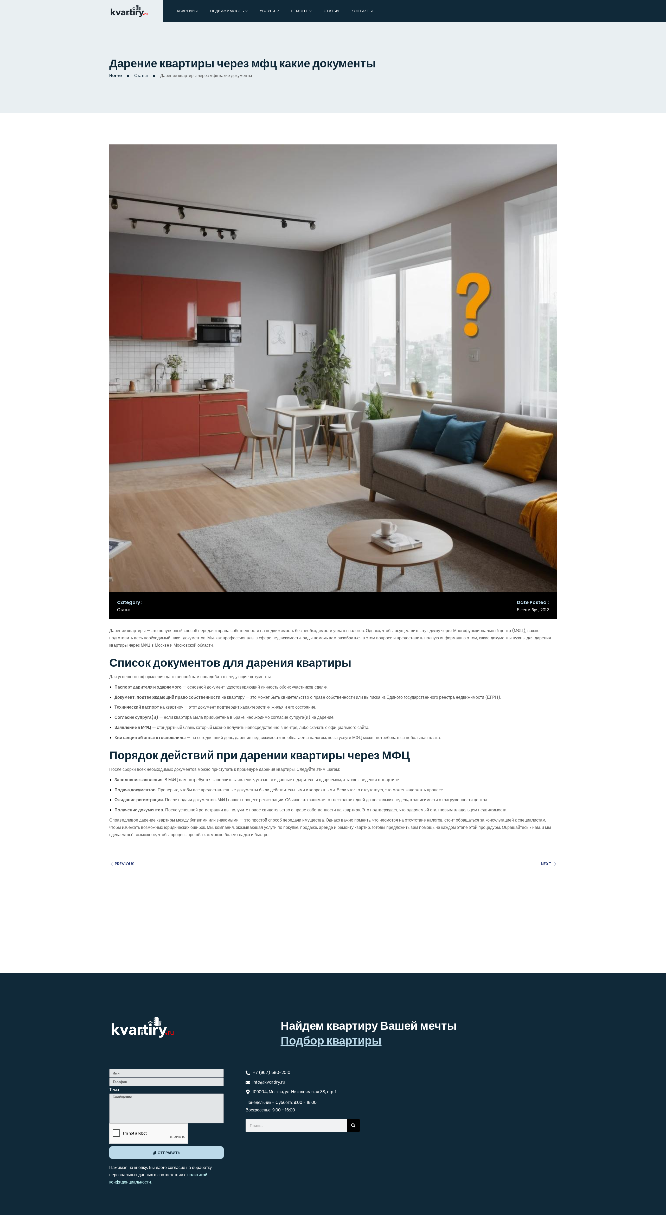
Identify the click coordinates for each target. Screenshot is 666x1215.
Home (115, 76)
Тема (114, 1090)
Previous (125, 864)
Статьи (141, 76)
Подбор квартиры (331, 1040)
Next (546, 864)
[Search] (353, 1125)
